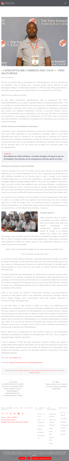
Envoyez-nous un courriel (8, 419)
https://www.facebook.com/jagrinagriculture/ (26, 362)
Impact (51, 428)
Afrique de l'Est (29, 370)
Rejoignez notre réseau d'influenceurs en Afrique (14, 422)
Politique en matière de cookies (41, 458)
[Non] (67, 455)
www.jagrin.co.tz (15, 358)
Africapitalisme (18, 370)
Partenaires (41, 425)
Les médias (64, 418)
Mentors (40, 429)
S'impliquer (41, 432)
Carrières (63, 431)
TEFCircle (63, 434)
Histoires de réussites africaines (52, 422)
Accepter (22, 458)
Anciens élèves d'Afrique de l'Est (45, 370)
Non (28, 458)
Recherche (63, 422)
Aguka (51, 443)
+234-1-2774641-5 (12, 417)
